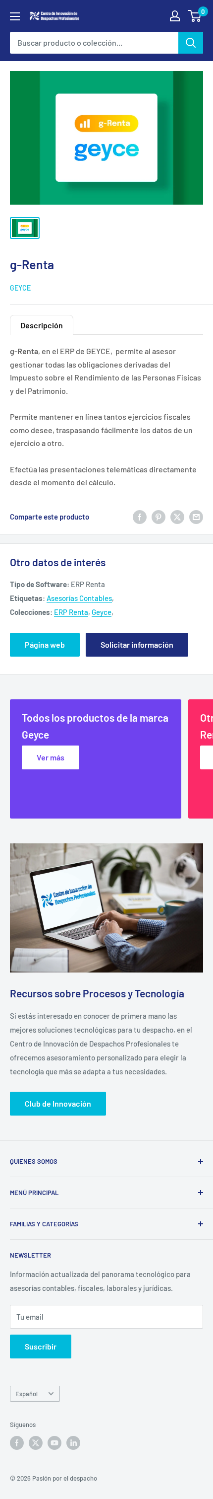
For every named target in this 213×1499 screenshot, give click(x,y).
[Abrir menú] (15, 16)
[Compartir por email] (196, 516)
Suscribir (40, 1346)
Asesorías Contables (79, 598)
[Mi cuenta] (175, 15)
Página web (45, 644)
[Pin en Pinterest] (158, 516)
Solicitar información (137, 644)
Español (26, 1394)
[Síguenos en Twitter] (36, 1443)
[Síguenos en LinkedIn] (73, 1443)
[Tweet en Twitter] (177, 516)
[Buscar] (190, 43)
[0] (195, 16)
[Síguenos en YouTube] (54, 1443)
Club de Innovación (58, 1103)
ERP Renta (71, 611)
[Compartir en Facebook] (140, 516)
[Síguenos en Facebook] (17, 1443)
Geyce (20, 288)
